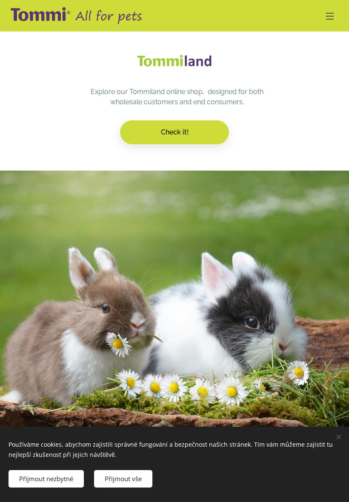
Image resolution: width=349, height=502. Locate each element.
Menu (329, 15)
